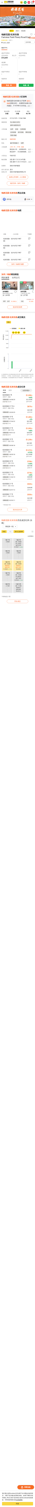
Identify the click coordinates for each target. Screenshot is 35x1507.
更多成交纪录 (17, 510)
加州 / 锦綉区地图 (17, 264)
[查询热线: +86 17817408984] (21, 2)
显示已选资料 (19, 531)
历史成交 (17, 601)
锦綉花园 (13, 139)
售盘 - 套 (9, 85)
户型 (10, 531)
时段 (4, 531)
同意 (17, 1504)
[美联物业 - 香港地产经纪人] (9, 2)
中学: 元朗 (20, 147)
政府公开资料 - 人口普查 (17, 177)
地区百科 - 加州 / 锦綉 (17, 183)
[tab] (5, 278)
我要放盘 (27, 1487)
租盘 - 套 (26, 85)
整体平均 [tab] (4, 48)
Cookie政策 (19, 1500)
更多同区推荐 (17, 307)
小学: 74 (12, 147)
